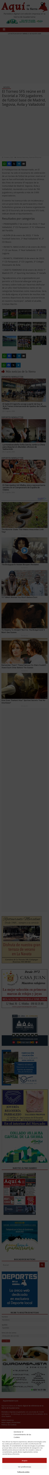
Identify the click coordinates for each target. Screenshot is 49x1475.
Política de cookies (23, 1472)
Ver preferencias (24, 1467)
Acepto (24, 1460)
